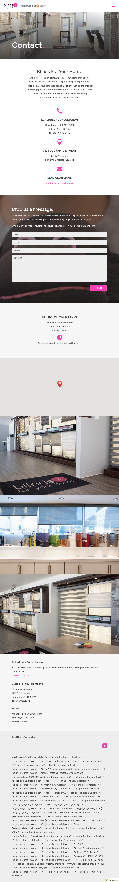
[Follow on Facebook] (104, 745)
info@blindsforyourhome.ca (59, 182)
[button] (60, 383)
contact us (19, 675)
